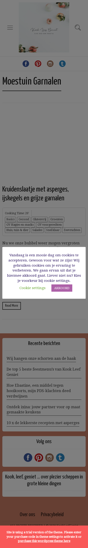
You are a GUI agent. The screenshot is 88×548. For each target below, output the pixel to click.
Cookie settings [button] (32, 288)
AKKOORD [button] (61, 288)
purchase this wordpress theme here (44, 541)
